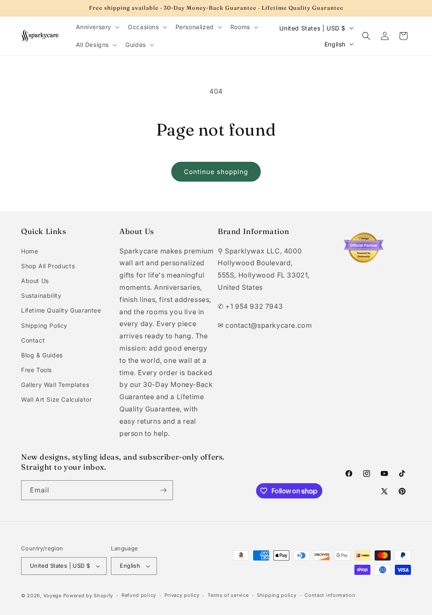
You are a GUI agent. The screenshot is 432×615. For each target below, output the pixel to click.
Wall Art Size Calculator (56, 399)
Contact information (330, 595)
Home (29, 251)
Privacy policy (182, 595)
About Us (35, 280)
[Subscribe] (163, 490)
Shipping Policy (44, 325)
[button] (97, 27)
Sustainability (41, 295)
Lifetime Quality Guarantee (61, 310)
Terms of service (228, 595)
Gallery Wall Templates (55, 384)
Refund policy (139, 595)
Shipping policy (277, 595)
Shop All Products (48, 265)
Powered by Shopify (88, 596)
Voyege (52, 596)
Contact (33, 340)
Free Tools (36, 369)
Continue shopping (216, 172)
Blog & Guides (42, 355)
